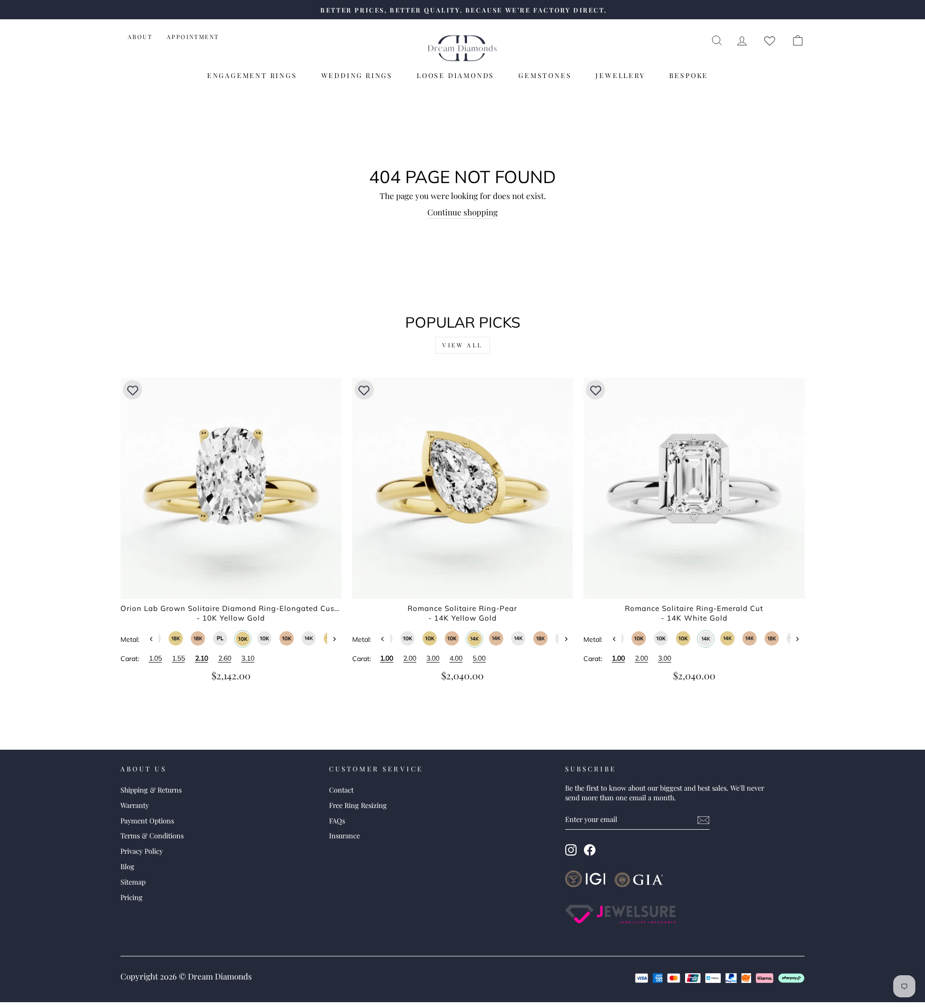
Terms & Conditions (152, 835)
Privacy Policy (141, 851)
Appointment (193, 36)
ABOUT (140, 36)
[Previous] (151, 639)
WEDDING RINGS (357, 75)
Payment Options (147, 820)
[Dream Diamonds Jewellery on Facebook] (589, 850)
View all (462, 345)
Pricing (131, 897)
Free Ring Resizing (358, 805)
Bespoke (689, 75)
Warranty (134, 805)
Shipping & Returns (151, 790)
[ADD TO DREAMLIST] (132, 389)
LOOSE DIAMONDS (455, 75)
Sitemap (132, 882)
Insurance (344, 835)
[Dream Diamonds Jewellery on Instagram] (571, 850)
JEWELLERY (620, 75)
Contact (341, 790)
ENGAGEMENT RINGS (252, 75)
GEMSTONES (544, 75)
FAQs (337, 820)
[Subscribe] (703, 819)
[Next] (334, 639)
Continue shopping (462, 212)
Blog (127, 866)
